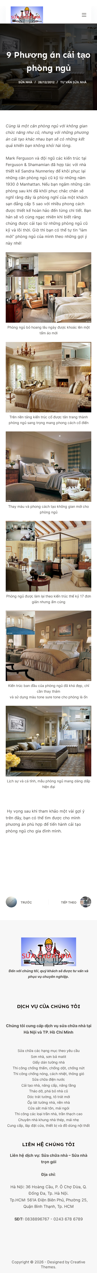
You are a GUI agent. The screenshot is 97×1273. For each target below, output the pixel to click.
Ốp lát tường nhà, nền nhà (48, 1102)
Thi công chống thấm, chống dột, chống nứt (49, 1068)
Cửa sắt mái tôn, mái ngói (48, 1108)
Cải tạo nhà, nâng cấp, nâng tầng (48, 1085)
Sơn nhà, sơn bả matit (48, 1056)
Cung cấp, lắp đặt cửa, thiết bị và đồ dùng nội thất (48, 1125)
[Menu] (84, 15)
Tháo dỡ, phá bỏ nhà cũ (48, 1091)
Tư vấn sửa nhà (73, 82)
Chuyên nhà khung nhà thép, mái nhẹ (48, 1120)
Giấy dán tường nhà (49, 1062)
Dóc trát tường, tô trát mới (48, 1097)
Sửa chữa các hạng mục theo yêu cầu (49, 1050)
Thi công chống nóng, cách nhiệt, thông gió (48, 1074)
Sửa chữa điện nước (48, 1079)
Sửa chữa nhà (54, 1155)
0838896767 (37, 1218)
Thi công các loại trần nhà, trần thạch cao (48, 1114)
